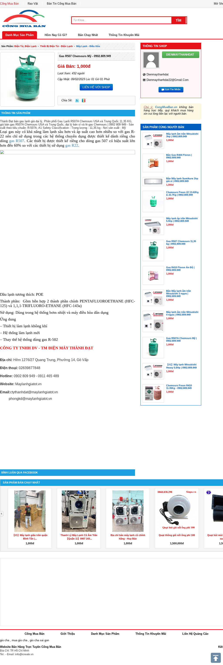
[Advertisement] (67, 432)
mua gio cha (19, 640)
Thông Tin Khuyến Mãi (124, 35)
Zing (83, 100)
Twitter (77, 100)
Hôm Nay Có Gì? (56, 35)
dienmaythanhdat (158, 74)
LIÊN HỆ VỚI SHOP (96, 87)
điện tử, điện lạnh (25, 46)
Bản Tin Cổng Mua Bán (61, 3)
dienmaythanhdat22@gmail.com (168, 79)
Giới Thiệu (68, 633)
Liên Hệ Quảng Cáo (195, 633)
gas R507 (16, 141)
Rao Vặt (33, 3)
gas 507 (101, 141)
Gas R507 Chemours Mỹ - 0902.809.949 (85, 56)
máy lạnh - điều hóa (88, 46)
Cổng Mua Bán (9, 3)
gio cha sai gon (39, 640)
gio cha (4, 640)
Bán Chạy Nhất (88, 35)
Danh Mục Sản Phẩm (19, 35)
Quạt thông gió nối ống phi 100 (177, 535)
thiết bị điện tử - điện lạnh (56, 46)
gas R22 (71, 145)
